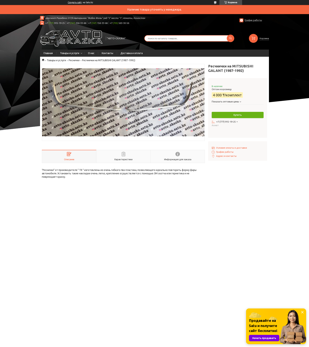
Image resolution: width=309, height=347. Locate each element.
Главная (48, 53)
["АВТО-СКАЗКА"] (71, 38)
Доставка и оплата (132, 53)
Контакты (107, 53)
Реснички (74, 60)
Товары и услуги (69, 53)
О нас (91, 53)
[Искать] (230, 38)
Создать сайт (75, 2)
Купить (238, 114)
